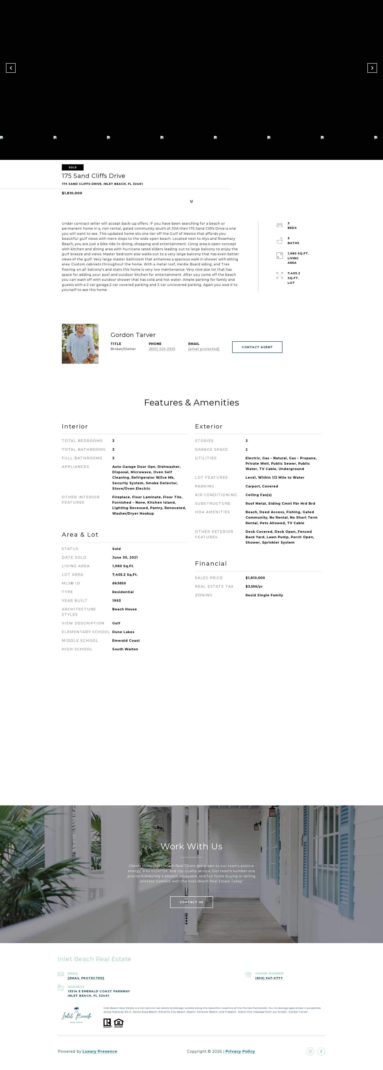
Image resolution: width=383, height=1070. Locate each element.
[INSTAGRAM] (310, 1051)
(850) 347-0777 (269, 978)
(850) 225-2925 (162, 349)
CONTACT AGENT (257, 347)
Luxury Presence (100, 1051)
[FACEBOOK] (321, 1051)
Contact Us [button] (191, 902)
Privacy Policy (240, 1051)
